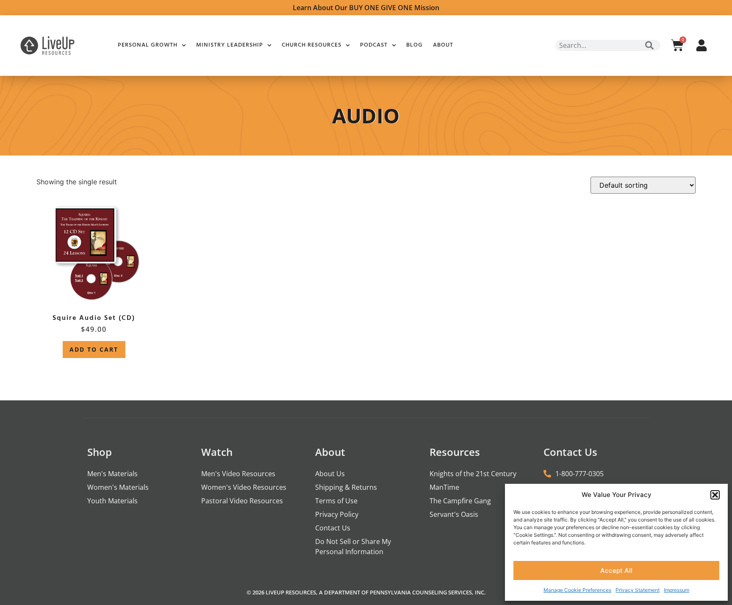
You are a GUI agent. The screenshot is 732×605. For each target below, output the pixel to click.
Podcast (374, 45)
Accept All (616, 570)
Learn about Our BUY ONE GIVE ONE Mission (366, 7)
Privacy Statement (638, 590)
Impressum (676, 590)
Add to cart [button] (93, 349)
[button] (715, 495)
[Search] (649, 45)
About (443, 45)
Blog (414, 45)
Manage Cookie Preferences (577, 590)
